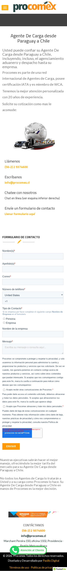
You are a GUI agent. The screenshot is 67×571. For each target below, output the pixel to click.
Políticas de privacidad (44, 567)
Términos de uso (19, 567)
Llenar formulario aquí (20, 213)
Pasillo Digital (51, 560)
